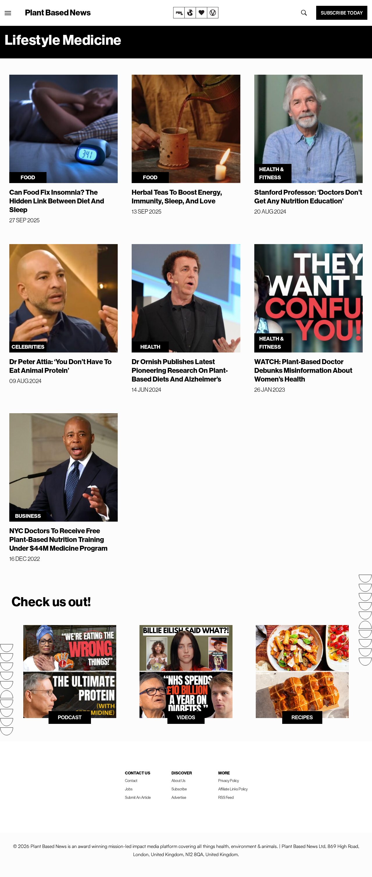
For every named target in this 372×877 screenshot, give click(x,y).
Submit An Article (138, 797)
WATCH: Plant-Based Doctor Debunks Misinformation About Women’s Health (303, 370)
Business (28, 516)
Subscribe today (342, 13)
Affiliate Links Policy (233, 789)
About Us (178, 780)
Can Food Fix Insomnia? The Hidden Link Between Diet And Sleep (56, 201)
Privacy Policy (228, 780)
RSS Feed (226, 797)
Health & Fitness (271, 173)
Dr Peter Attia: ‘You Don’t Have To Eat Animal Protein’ (60, 366)
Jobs (129, 789)
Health (150, 346)
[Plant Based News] (8, 13)
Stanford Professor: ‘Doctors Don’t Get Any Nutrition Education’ (308, 196)
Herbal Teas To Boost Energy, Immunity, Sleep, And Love (177, 196)
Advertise (178, 797)
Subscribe (179, 789)
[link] (196, 13)
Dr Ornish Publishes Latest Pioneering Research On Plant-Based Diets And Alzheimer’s (180, 370)
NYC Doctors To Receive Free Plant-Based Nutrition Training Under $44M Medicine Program (58, 539)
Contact (131, 780)
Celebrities (28, 346)
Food (28, 177)
